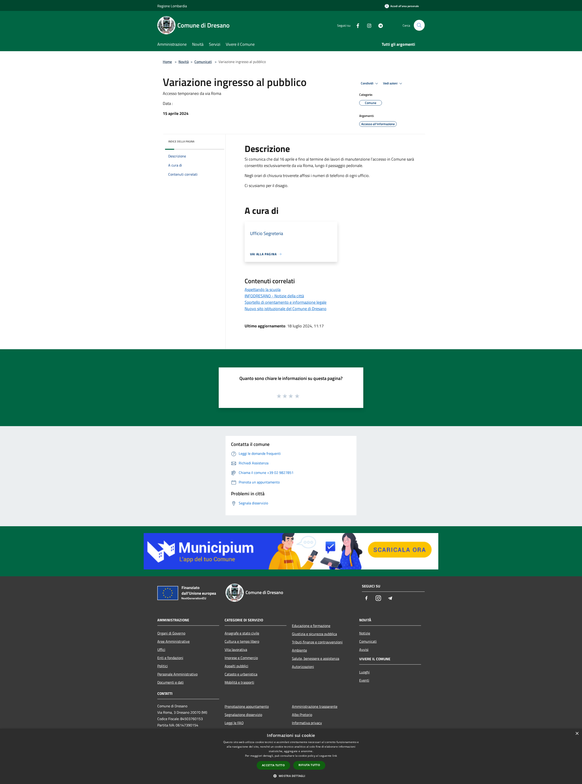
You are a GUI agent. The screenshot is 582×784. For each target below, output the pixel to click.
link (334, 756)
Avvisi (364, 649)
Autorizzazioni (303, 666)
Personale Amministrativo (177, 674)
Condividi (367, 83)
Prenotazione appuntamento (247, 706)
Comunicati (203, 61)
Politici (162, 666)
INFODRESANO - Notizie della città (274, 296)
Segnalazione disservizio (243, 714)
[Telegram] (378, 25)
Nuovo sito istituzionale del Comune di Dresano (285, 309)
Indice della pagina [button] (181, 141)
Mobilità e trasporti (239, 682)
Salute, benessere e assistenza (315, 658)
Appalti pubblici (236, 666)
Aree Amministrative (173, 641)
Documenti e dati (170, 682)
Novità (183, 61)
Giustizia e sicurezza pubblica (314, 634)
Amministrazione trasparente (314, 706)
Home (167, 61)
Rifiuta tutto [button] (309, 765)
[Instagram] (367, 25)
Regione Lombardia (172, 6)
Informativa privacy (307, 723)
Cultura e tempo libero (242, 641)
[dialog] (291, 756)
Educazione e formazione (311, 625)
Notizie (364, 633)
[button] (291, 776)
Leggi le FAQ (234, 723)
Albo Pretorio (302, 714)
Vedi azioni (390, 83)
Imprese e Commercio (241, 657)
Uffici (161, 649)
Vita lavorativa (236, 649)
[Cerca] (419, 25)
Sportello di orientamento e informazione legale (285, 302)
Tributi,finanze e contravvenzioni (317, 642)
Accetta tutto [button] (273, 765)
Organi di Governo (171, 633)
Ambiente (299, 650)
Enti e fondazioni (170, 657)
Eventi (364, 680)
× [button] (577, 733)
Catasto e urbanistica (241, 674)
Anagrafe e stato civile (242, 633)
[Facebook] (356, 25)
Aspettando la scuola (263, 289)
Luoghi (364, 672)
